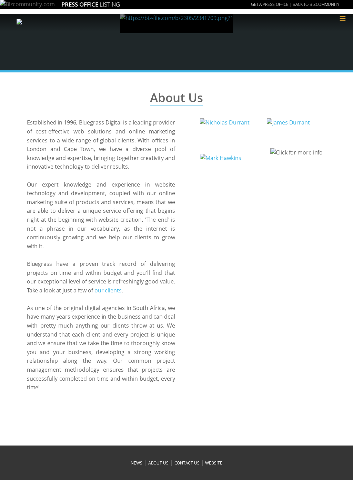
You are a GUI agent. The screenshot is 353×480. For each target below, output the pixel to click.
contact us (187, 463)
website (213, 463)
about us (158, 463)
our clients (108, 290)
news (136, 463)
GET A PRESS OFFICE (270, 4)
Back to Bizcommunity (316, 4)
